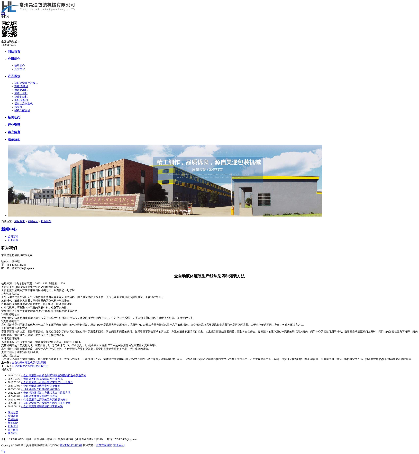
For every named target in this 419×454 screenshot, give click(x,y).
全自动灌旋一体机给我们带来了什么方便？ (47, 382)
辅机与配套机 (22, 110)
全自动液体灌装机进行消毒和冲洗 (42, 406)
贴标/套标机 (21, 100)
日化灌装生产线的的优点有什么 (30, 366)
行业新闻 (46, 221)
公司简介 (14, 58)
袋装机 (18, 107)
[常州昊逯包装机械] (38, 11)
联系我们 (14, 139)
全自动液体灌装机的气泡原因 (29, 362)
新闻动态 (14, 117)
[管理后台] (118, 445)
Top (3, 451)
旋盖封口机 (20, 96)
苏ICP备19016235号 (71, 445)
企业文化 (19, 69)
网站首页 (14, 51)
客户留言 (14, 132)
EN (3, 13)
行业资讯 (14, 124)
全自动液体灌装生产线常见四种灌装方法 (46, 392)
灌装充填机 (20, 89)
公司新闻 (13, 236)
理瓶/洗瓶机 (21, 86)
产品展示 (14, 76)
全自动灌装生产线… (26, 83)
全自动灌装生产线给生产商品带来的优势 (46, 403)
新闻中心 (33, 221)
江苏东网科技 (104, 445)
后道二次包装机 (23, 103)
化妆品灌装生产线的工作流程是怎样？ (44, 399)
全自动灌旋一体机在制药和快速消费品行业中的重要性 (53, 375)
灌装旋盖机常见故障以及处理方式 (42, 379)
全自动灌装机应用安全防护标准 (40, 385)
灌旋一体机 (20, 93)
